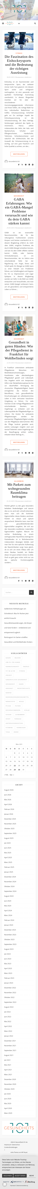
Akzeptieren (20, 1176)
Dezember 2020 (10, 1079)
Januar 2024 (8, 925)
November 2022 (10, 992)
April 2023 (8, 968)
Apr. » (12, 775)
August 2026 (9, 790)
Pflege (8, 706)
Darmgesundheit (12, 666)
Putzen (18, 706)
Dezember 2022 (10, 988)
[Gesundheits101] (19, 8)
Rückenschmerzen (13, 710)
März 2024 (8, 915)
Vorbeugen (21, 727)
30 (19, 770)
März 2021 (8, 1074)
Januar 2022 (8, 1036)
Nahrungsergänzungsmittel (17, 697)
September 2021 (10, 1050)
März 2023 (8, 973)
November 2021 (10, 1046)
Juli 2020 (7, 1094)
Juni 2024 (7, 901)
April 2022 (8, 1026)
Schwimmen (20, 714)
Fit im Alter (10, 671)
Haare (21, 684)
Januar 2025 (8, 872)
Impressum (7, 1145)
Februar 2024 (9, 920)
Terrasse (17, 719)
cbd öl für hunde (13, 662)
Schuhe (9, 714)
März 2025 (8, 862)
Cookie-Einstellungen (10, 1147)
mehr (31, 1176)
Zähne (16, 732)
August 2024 (9, 896)
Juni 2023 (7, 959)
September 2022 (10, 1002)
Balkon (18, 658)
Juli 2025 (7, 843)
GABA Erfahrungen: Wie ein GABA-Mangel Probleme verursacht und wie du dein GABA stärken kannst (19, 211)
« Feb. (6, 775)
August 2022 (9, 1007)
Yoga (8, 732)
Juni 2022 (7, 1017)
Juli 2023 (7, 954)
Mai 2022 (7, 1021)
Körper (9, 693)
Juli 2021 (7, 1060)
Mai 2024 (7, 906)
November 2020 (10, 1084)
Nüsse (21, 701)
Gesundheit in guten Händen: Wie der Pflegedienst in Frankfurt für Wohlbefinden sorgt (19, 350)
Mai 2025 (7, 853)
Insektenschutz (23, 688)
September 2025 (10, 833)
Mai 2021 (7, 1065)
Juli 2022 (7, 1012)
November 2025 (10, 824)
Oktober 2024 (9, 886)
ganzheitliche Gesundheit (16, 679)
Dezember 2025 (10, 819)
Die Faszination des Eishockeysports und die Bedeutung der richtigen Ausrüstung (19, 64)
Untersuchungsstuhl (14, 723)
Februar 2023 (9, 978)
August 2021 (9, 1055)
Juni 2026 (7, 795)
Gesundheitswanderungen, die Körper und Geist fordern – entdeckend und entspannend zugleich (18, 627)
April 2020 (8, 1108)
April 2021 (8, 1070)
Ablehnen (7, 1176)
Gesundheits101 (14, 161)
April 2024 (8, 910)
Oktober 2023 (9, 939)
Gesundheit (19, 196)
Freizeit (9, 675)
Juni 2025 (7, 848)
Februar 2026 (9, 809)
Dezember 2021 (10, 1041)
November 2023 (10, 935)
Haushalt (9, 688)
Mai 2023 (7, 964)
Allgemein (19, 481)
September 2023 (10, 944)
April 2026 (8, 804)
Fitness (19, 53)
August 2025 (9, 838)
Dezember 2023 (10, 930)
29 (15, 770)
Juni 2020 (7, 1099)
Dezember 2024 (10, 877)
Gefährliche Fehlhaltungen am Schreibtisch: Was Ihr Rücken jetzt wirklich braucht (16, 613)
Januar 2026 (8, 814)
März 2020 (8, 1113)
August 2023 (9, 949)
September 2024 (10, 891)
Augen (8, 658)
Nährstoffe (10, 701)
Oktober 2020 (9, 1089)
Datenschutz (16, 1145)
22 (15, 766)
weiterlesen (19, 154)
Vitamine (9, 727)
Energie (26, 666)
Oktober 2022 (9, 997)
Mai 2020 (7, 1103)
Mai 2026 (7, 800)
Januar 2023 (8, 983)
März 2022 (8, 1031)
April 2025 (8, 857)
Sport (8, 719)
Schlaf (27, 710)
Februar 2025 (9, 867)
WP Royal (24, 1152)
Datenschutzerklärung (22, 1185)
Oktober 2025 (9, 828)
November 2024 (10, 882)
